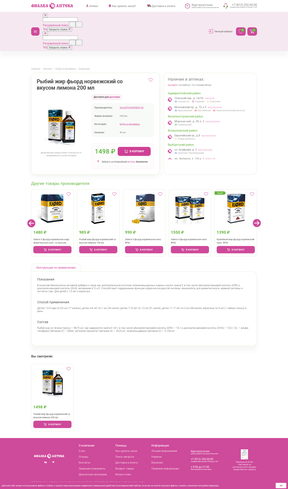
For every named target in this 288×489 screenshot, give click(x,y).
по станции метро (201, 85)
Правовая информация (165, 468)
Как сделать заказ (126, 451)
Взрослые (84, 68)
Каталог (35, 31)
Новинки (156, 456)
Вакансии (157, 462)
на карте (172, 85)
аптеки (131, 161)
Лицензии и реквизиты (92, 468)
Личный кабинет (223, 31)
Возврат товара (124, 468)
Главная (35, 68)
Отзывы (83, 456)
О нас (82, 451)
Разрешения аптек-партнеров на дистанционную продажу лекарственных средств (244, 466)
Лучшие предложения (164, 451)
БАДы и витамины (66, 68)
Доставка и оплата (163, 5)
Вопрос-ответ (123, 474)
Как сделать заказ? (124, 5)
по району (184, 85)
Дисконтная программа (93, 474)
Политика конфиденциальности (127, 482)
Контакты (84, 462)
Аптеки (93, 5)
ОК (281, 485)
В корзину (137, 151)
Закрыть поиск (58, 29)
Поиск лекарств (124, 456)
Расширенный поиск (56, 25)
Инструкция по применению (56, 267)
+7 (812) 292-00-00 (202, 459)
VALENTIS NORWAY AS (132, 107)
